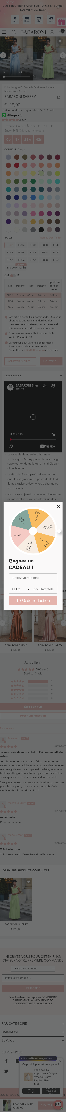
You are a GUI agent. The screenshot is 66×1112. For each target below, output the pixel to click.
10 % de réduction (33, 600)
